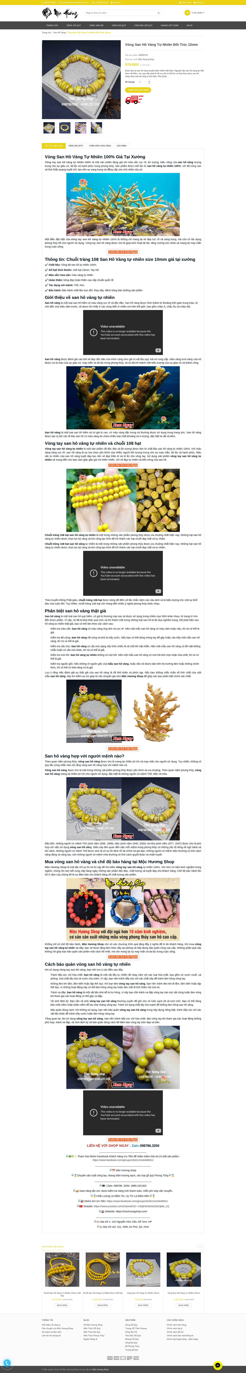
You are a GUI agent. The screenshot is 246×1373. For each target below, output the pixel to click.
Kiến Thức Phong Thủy (94, 1335)
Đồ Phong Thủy (132, 1346)
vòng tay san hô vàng (72, 969)
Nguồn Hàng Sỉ (90, 1339)
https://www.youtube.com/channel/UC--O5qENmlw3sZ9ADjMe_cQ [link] (131, 1206)
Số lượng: (130, 82)
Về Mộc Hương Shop (93, 1325)
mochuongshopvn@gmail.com (75, 2)
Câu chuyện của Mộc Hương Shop (57, 1328)
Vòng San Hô (96, 25)
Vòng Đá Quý (119, 25)
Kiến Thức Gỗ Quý (92, 1328)
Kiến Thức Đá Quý (92, 1332)
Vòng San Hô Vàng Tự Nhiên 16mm (184, 1293)
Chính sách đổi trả (175, 1332)
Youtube (117, 2)
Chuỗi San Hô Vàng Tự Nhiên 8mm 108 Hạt (103, 1293)
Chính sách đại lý (174, 1328)
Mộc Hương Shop (146, 59)
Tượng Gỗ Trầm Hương (136, 1328)
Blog (189, 25)
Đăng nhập (186, 2)
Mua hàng (62, 1305)
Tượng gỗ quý (131, 1350)
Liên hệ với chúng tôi (51, 1335)
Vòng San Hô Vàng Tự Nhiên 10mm (143, 1293)
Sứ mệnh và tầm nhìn (51, 1332)
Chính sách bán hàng (176, 1325)
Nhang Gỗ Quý (132, 1339)
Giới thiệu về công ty (51, 1325)
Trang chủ (52, 25)
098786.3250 (50, 2)
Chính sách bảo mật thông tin (180, 1335)
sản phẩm (197, 13)
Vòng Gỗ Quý (73, 25)
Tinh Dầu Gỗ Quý (133, 1335)
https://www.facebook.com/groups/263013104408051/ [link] (123, 1160)
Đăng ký (200, 2)
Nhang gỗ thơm (169, 25)
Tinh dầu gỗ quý (143, 25)
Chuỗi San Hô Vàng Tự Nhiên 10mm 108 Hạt (62, 1294)
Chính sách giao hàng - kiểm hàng (182, 1339)
